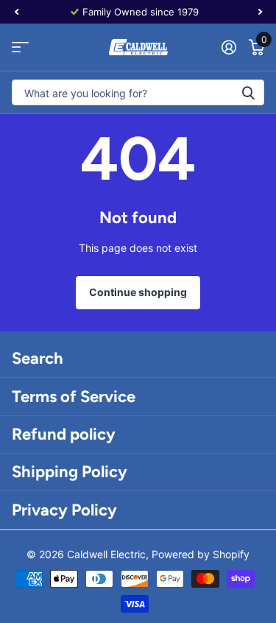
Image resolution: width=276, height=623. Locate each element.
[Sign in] (228, 47)
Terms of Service (73, 396)
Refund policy (64, 434)
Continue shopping (138, 292)
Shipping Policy (69, 472)
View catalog (20, 47)
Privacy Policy (64, 510)
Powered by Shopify (201, 554)
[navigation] (16, 12)
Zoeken (248, 92)
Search (37, 358)
